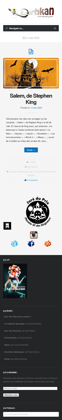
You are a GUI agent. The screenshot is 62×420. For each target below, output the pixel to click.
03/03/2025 (33, 167)
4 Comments (32, 180)
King (30, 171)
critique (12, 171)
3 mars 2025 (36, 107)
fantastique (22, 171)
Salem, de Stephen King (31, 98)
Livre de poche (39, 171)
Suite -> (31, 150)
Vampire (31, 175)
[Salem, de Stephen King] (31, 52)
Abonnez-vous (11, 395)
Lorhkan (32, 162)
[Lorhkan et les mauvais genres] (31, 16)
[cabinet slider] (55, 28)
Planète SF (51, 171)
